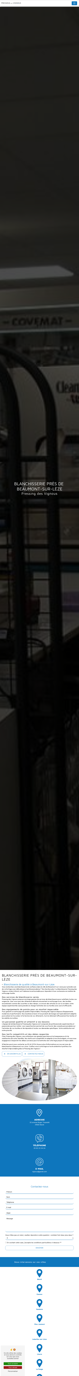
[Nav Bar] (74, 3)
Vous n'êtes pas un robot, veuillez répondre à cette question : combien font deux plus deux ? (39, 1235)
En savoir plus (14, 1054)
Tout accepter (13, 1364)
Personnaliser (13, 1371)
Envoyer (39, 1248)
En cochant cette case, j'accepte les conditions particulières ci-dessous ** (34, 1243)
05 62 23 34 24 (39, 1148)
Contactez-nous (35, 1054)
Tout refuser (12, 1367)
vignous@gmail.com (39, 1172)
